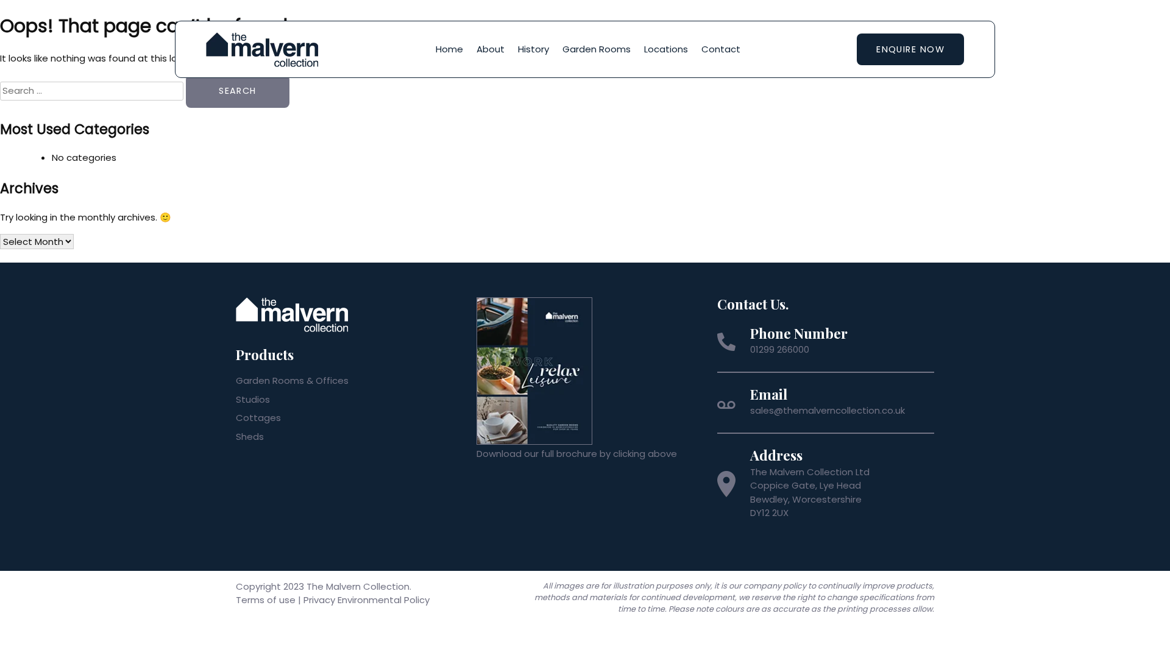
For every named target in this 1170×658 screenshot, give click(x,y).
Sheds (250, 436)
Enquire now (910, 49)
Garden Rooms (596, 49)
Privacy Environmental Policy (366, 599)
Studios (253, 399)
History (533, 49)
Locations (666, 49)
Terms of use (266, 599)
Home (449, 49)
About (491, 49)
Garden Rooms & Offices (292, 380)
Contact (720, 49)
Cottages (258, 417)
